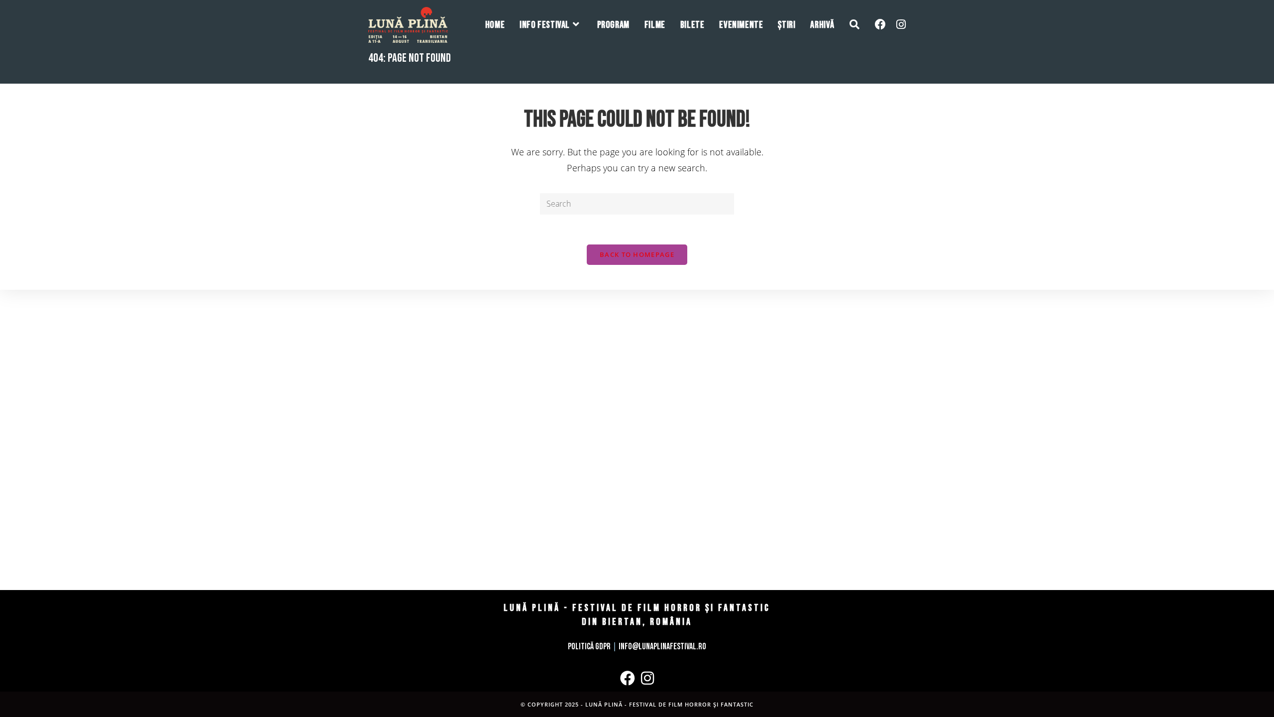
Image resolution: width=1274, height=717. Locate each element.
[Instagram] (647, 678)
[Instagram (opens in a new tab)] (901, 24)
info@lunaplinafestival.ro (662, 646)
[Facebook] (627, 678)
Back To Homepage (637, 254)
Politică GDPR (589, 646)
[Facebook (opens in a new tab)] (880, 24)
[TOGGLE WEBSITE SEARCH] (854, 25)
